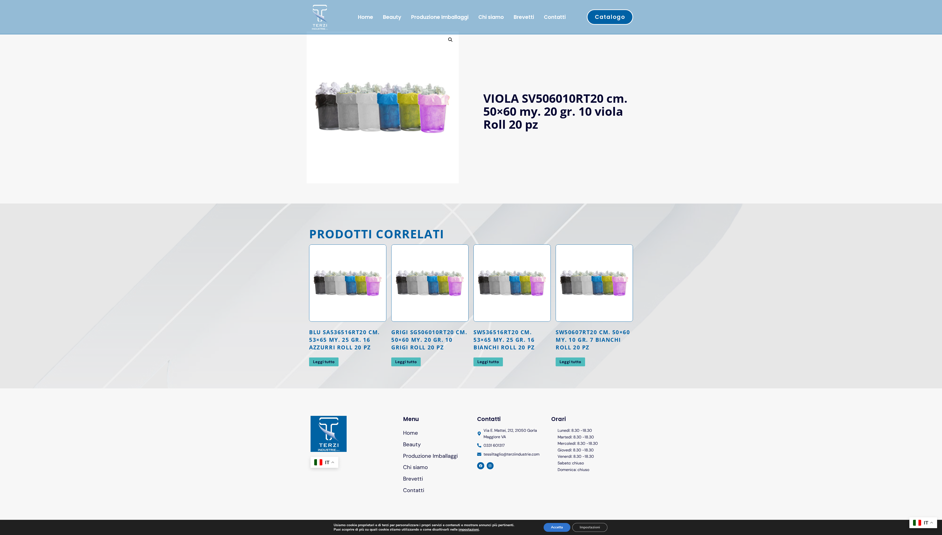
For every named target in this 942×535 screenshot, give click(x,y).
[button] (450, 39)
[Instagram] (490, 465)
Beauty (392, 17)
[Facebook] (480, 465)
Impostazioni (590, 527)
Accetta (557, 527)
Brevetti (524, 17)
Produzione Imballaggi (440, 17)
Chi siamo (491, 17)
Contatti (555, 17)
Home (365, 17)
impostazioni (468, 529)
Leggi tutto (324, 361)
